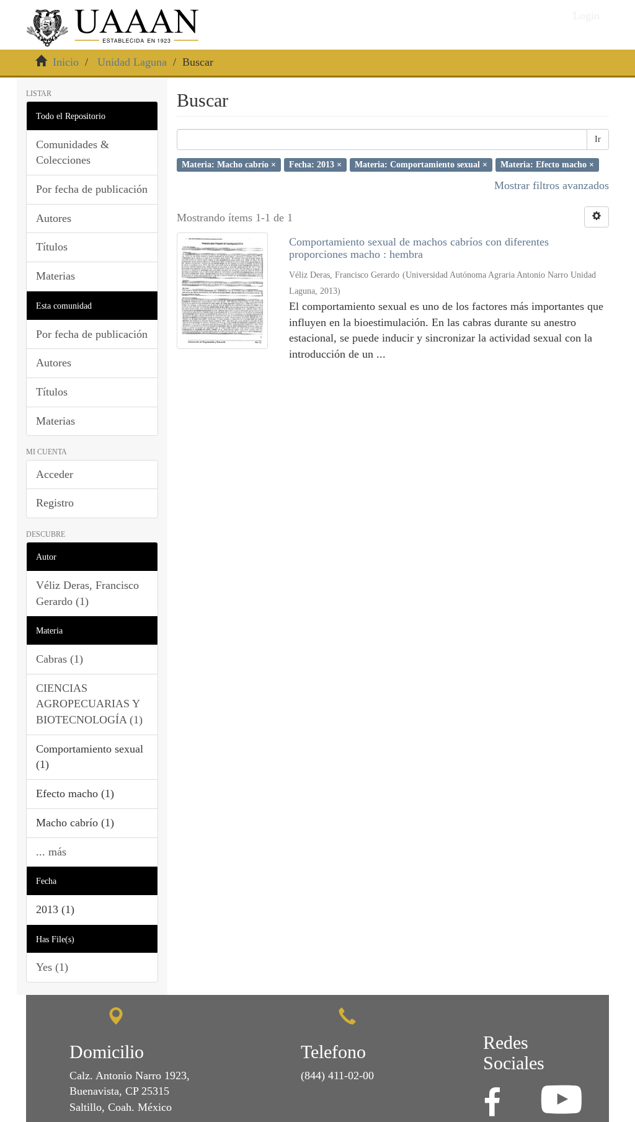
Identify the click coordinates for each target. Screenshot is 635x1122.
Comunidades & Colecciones (72, 152)
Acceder (54, 474)
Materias (55, 276)
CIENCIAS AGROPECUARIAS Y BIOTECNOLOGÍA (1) (89, 704)
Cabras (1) (59, 659)
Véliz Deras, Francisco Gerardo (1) (87, 593)
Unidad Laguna (132, 62)
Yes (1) (52, 967)
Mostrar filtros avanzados (551, 185)
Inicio (66, 62)
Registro (55, 503)
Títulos (52, 247)
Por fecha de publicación (92, 189)
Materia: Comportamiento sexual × (421, 164)
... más (51, 852)
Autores (53, 218)
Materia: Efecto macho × (547, 164)
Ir (598, 139)
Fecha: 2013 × (315, 164)
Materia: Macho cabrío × (229, 164)
